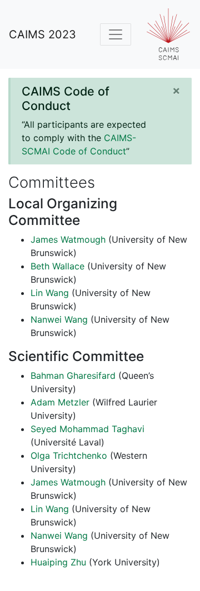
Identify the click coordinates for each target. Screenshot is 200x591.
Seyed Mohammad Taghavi (87, 428)
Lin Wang (50, 292)
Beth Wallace (57, 266)
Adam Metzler (60, 402)
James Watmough (68, 239)
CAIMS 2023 (42, 34)
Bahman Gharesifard (73, 375)
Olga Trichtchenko (69, 455)
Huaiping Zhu (58, 562)
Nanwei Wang (59, 319)
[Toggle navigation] (115, 34)
